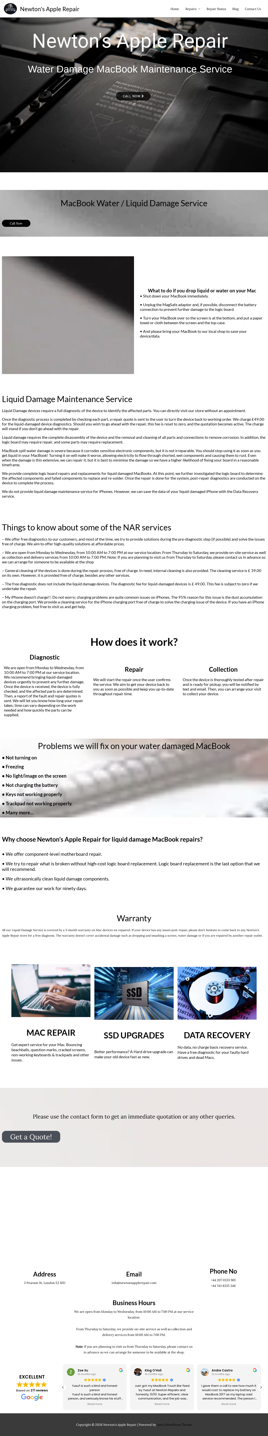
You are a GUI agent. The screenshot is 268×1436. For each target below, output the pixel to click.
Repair (134, 669)
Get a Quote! (31, 1136)
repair (117, 419)
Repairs (190, 9)
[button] (261, 1387)
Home (174, 9)
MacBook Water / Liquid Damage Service (134, 203)
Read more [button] (95, 1404)
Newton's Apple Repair (49, 8)
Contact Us (253, 9)
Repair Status (216, 9)
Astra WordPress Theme (174, 1425)
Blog (235, 9)
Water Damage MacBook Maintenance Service (130, 71)
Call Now (132, 96)
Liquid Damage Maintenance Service (67, 399)
